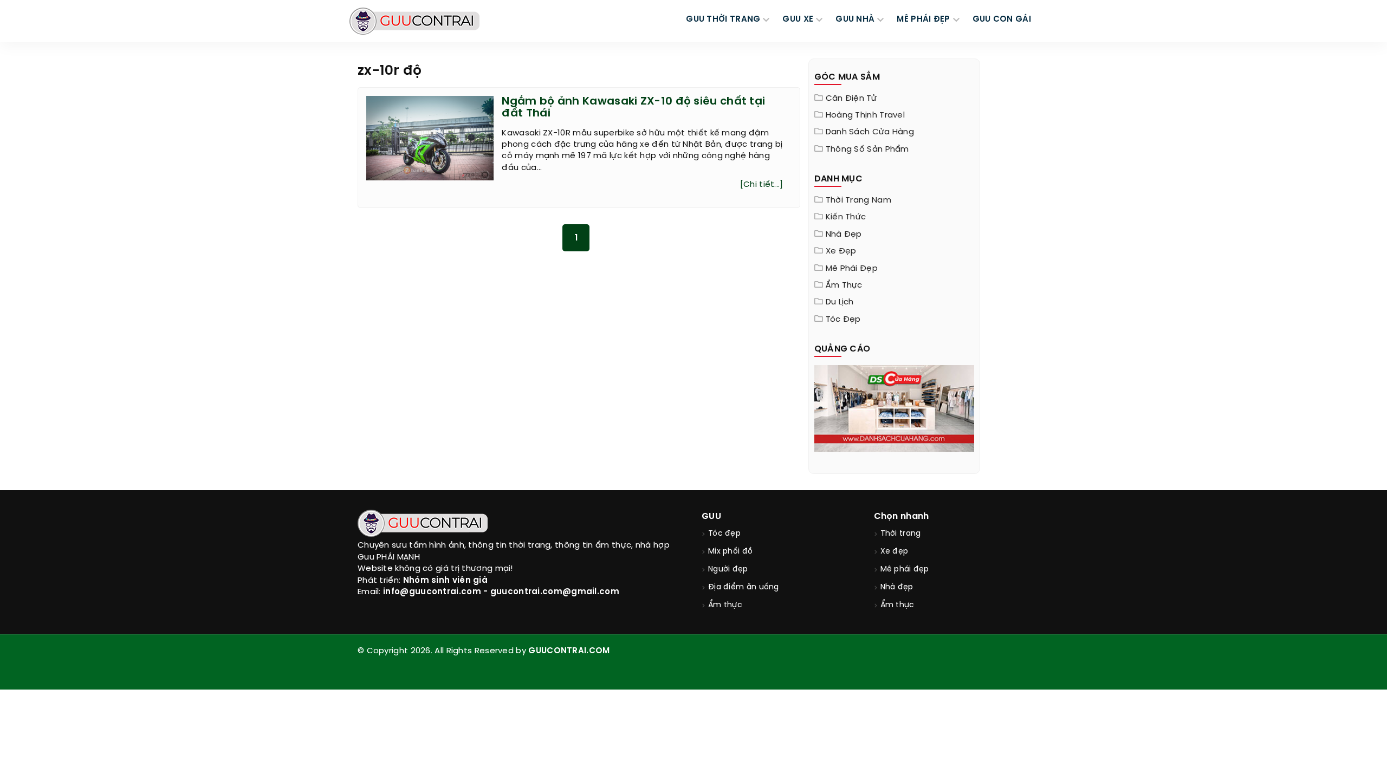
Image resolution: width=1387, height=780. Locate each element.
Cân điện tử (851, 98)
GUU (711, 516)
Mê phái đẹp (852, 268)
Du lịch (840, 302)
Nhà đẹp (844, 234)
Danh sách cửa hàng (870, 132)
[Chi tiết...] (761, 184)
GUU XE (797, 19)
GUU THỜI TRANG (723, 19)
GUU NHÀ (854, 19)
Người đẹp (728, 570)
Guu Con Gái (1002, 19)
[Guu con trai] (414, 21)
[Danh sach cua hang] (894, 407)
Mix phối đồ (730, 552)
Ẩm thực (844, 285)
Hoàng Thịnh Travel (865, 115)
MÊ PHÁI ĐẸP (923, 19)
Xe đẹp (841, 251)
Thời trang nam (858, 200)
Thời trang (900, 534)
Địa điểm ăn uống (743, 587)
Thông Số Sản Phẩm (867, 149)
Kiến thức (846, 217)
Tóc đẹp (843, 319)
